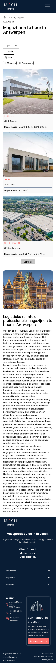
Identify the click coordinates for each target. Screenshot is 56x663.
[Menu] (47, 6)
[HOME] (5, 17)
